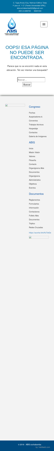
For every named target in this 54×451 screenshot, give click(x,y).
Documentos (34, 172)
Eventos (32, 187)
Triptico (32, 223)
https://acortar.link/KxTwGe (40, 232)
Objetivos (33, 183)
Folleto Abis (34, 215)
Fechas (32, 112)
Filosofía (32, 160)
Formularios (34, 203)
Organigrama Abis (36, 168)
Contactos (33, 132)
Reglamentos (34, 199)
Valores (32, 156)
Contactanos (34, 211)
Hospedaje (33, 128)
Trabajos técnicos (36, 124)
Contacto (32, 164)
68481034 (37, 11)
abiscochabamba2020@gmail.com (29, 8)
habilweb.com (44, 447)
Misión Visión (34, 152)
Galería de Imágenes (38, 136)
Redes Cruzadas (36, 227)
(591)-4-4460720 (24, 11)
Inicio (31, 148)
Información (34, 207)
